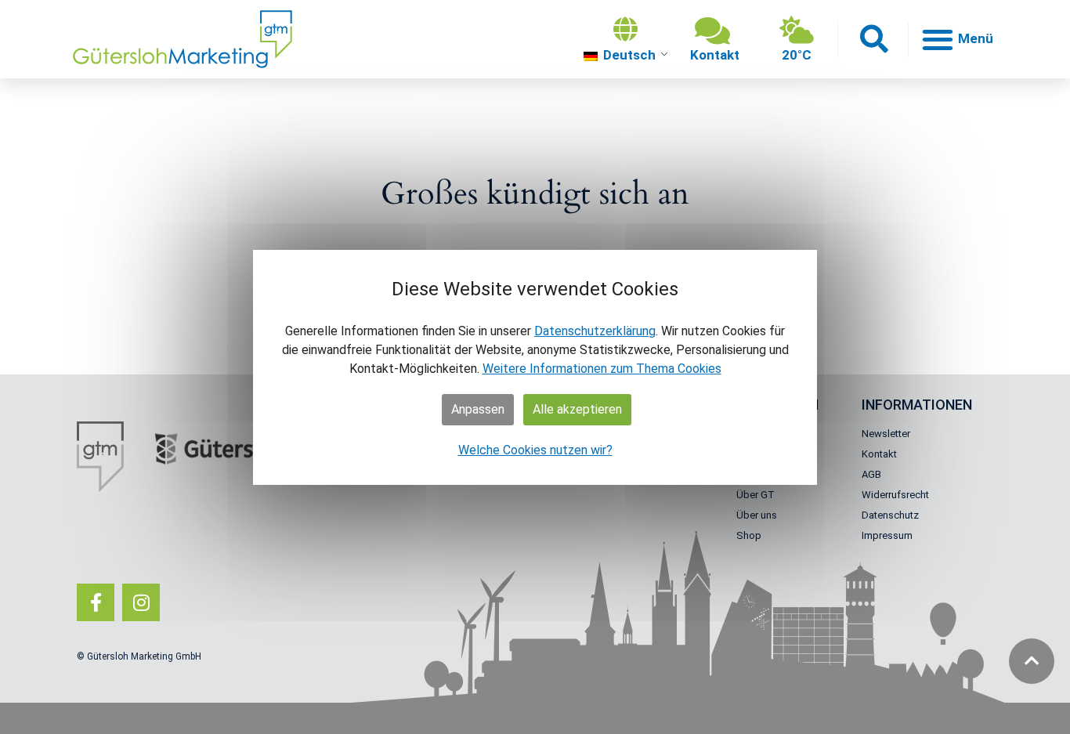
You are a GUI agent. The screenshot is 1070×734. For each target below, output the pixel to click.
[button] (873, 39)
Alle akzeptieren (577, 409)
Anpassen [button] (477, 409)
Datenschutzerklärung (595, 331)
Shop (748, 535)
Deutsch (628, 55)
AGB (871, 474)
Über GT (755, 495)
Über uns (756, 515)
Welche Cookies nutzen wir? (535, 450)
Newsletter (886, 433)
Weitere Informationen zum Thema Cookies (602, 368)
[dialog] (535, 367)
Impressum (887, 535)
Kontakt (879, 454)
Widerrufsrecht (895, 495)
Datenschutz (890, 515)
